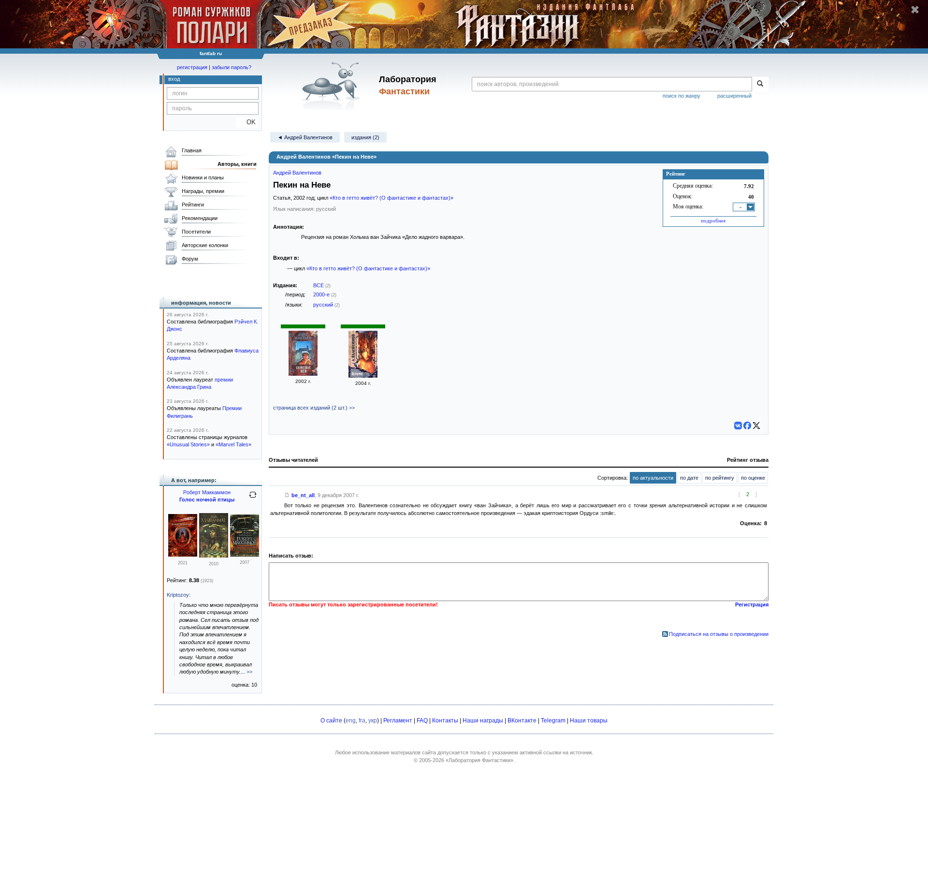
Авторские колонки (205, 245)
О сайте (331, 720)
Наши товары (589, 720)
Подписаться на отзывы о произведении (718, 634)
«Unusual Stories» (188, 444)
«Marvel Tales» (233, 444)
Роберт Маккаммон (207, 492)
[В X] (756, 425)
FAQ (422, 720)
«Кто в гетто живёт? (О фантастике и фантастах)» (391, 198)
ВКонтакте (522, 720)
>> (249, 672)
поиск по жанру (681, 96)
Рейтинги (193, 204)
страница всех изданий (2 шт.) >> (314, 408)
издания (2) (365, 137)
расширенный (734, 96)
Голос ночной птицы (206, 499)
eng (351, 720)
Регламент (397, 720)
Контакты (445, 720)
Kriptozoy (178, 595)
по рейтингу (719, 478)
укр (372, 720)
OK (247, 122)
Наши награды (483, 720)
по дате (689, 478)
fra (362, 720)
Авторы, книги (237, 164)
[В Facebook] (747, 425)
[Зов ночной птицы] (182, 555)
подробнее (713, 220)
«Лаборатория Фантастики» (479, 760)
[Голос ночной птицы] (213, 556)
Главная (192, 150)
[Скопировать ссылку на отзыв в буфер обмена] (287, 495)
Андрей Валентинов (297, 173)
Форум (190, 259)
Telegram (553, 720)
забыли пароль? (231, 67)
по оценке (753, 478)
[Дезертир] (363, 376)
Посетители (196, 232)
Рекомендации (200, 218)
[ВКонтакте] (738, 425)
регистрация (192, 67)
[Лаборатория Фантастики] (332, 85)
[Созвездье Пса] (303, 374)
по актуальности (653, 478)
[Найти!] (760, 84)
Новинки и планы (203, 177)
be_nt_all (303, 495)
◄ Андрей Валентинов (305, 137)
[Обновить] (253, 498)
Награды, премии (203, 191)
